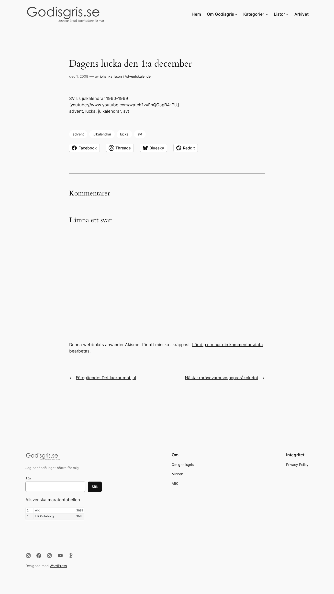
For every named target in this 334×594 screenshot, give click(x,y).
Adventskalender (138, 76)
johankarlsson (111, 76)
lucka (124, 134)
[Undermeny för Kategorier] (267, 14)
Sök (28, 478)
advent (78, 134)
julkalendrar (102, 134)
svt (139, 134)
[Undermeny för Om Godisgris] (236, 14)
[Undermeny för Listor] (287, 14)
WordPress (58, 566)
